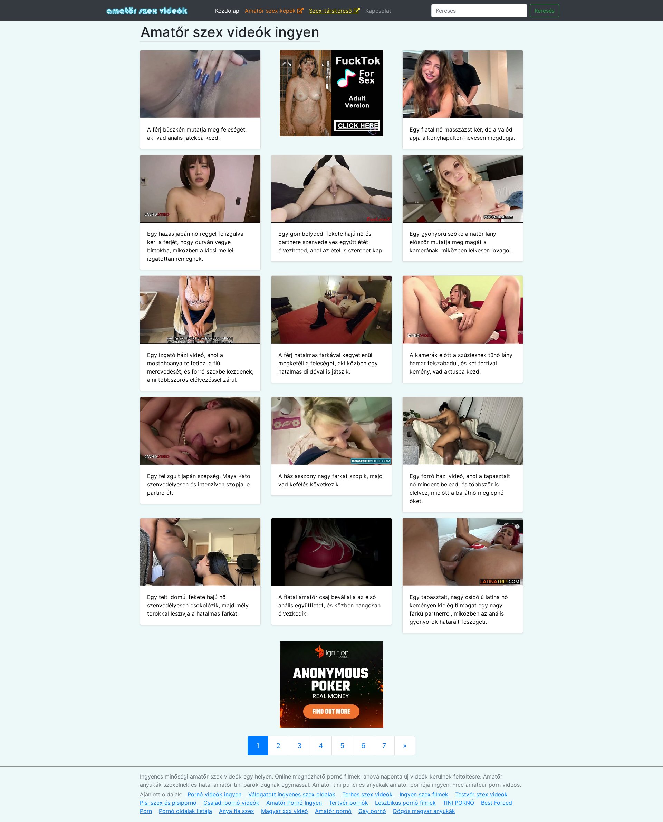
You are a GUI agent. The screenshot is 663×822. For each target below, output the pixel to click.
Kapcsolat (378, 10)
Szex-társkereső (331, 10)
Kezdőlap (227, 10)
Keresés (545, 10)
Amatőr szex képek (271, 10)
